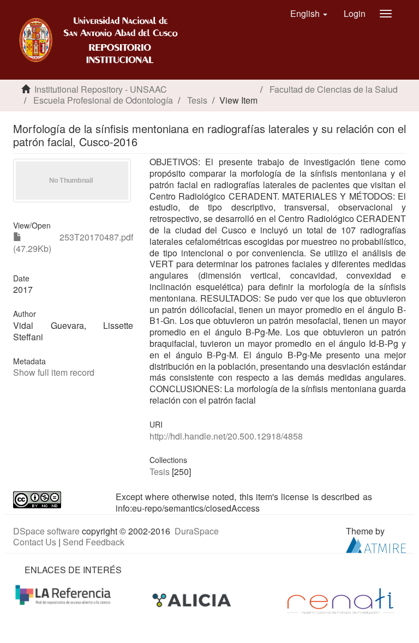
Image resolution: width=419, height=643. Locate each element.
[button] (309, 13)
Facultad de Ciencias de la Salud (334, 89)
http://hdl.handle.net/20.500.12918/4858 (226, 436)
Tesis (197, 100)
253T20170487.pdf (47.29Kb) (73, 243)
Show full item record (53, 372)
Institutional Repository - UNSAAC (100, 89)
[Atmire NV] (376, 543)
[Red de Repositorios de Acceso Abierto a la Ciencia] (64, 594)
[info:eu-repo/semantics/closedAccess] (56, 499)
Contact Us (34, 542)
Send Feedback (93, 542)
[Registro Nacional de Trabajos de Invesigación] (340, 600)
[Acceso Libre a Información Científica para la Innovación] (192, 600)
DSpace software (46, 531)
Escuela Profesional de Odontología (103, 100)
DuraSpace (197, 531)
